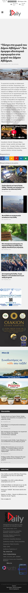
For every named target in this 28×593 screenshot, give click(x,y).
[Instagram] (12, 1)
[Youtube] (14, 1)
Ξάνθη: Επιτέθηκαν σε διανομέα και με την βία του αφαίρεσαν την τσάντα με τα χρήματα (13, 485)
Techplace (14, 585)
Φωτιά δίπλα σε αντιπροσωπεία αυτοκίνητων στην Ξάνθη (13, 425)
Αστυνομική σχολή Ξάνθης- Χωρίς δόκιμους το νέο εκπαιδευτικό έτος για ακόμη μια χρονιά (13, 275)
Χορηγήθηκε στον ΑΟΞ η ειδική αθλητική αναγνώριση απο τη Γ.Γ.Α (12, 480)
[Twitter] (10, 1)
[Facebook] (8, 1)
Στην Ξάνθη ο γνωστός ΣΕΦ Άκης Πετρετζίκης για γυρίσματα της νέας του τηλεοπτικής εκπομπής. (13, 475)
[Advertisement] (14, 29)
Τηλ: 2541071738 (7, 551)
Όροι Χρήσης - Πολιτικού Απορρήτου (14, 587)
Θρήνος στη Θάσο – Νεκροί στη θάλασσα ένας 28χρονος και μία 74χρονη (14, 495)
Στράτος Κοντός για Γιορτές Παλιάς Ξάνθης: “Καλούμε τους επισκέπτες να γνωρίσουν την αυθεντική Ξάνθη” (13, 187)
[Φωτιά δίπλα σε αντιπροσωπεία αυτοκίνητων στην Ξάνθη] (14, 205)
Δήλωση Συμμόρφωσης (14, 589)
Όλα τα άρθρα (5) (6, 499)
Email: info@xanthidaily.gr (9, 554)
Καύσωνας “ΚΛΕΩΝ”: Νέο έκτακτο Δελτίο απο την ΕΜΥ (13, 490)
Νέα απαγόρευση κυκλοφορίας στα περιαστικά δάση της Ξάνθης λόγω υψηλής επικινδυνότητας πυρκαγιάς (12, 245)
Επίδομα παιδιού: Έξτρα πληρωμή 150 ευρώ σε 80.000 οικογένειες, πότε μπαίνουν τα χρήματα (13, 458)
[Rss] (16, 1)
